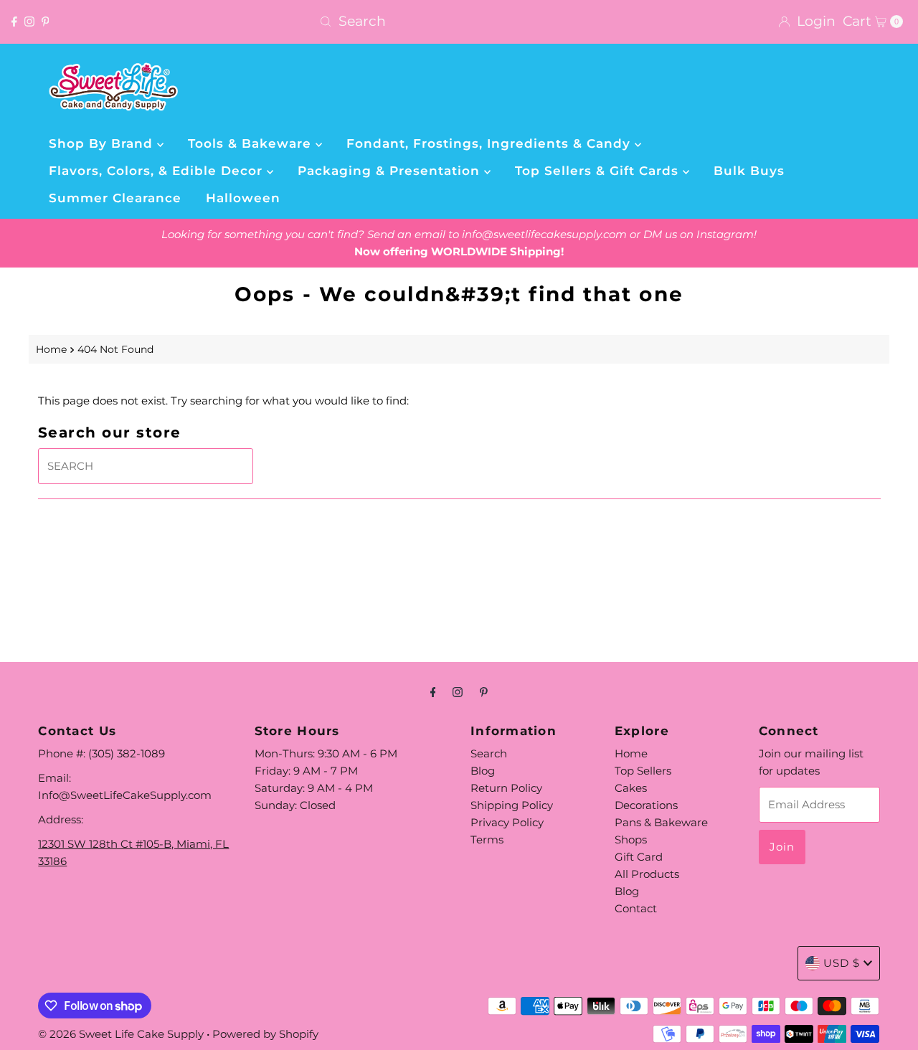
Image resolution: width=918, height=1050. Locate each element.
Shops (631, 839)
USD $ (841, 963)
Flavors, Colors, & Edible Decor (158, 171)
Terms (486, 839)
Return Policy (506, 788)
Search (488, 753)
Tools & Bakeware (252, 143)
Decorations (646, 805)
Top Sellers (643, 770)
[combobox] (458, 21)
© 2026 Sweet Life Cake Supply (121, 1034)
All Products (647, 874)
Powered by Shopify (265, 1034)
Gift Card (639, 857)
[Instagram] (29, 21)
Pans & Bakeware (661, 822)
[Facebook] (14, 21)
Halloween (243, 198)
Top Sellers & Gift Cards (599, 171)
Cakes (631, 788)
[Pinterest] (45, 21)
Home (51, 349)
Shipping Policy (511, 805)
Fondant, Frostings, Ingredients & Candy (490, 143)
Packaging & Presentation (391, 171)
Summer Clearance (115, 198)
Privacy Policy (507, 822)
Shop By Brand (103, 143)
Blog (482, 770)
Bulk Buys (749, 171)
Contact (636, 908)
